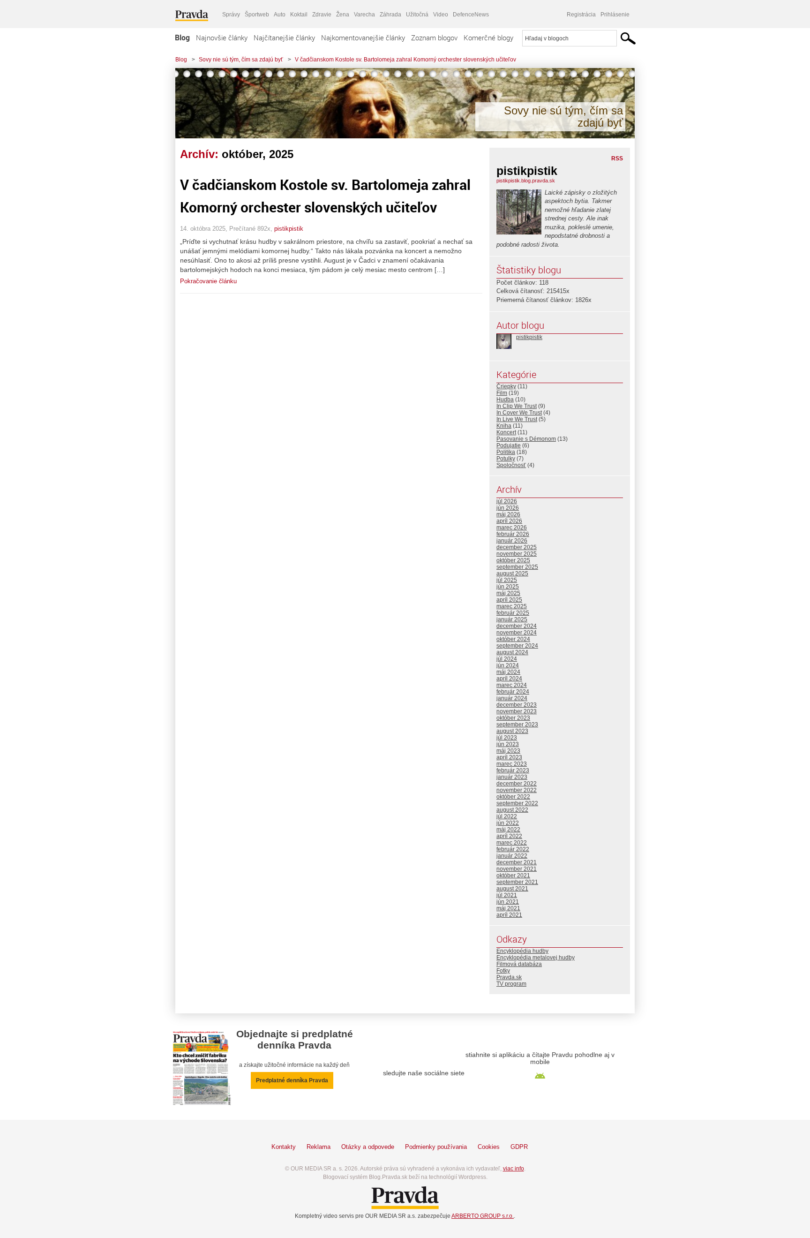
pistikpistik (288, 228)
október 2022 (513, 796)
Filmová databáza (519, 964)
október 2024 (513, 639)
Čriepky (506, 386)
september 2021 (517, 882)
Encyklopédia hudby (522, 951)
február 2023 (512, 770)
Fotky (503, 970)
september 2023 (517, 724)
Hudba (505, 399)
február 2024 (512, 691)
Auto (279, 14)
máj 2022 (508, 829)
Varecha (364, 14)
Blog (182, 37)
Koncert (506, 432)
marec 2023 (511, 764)
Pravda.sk (509, 977)
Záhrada (390, 14)
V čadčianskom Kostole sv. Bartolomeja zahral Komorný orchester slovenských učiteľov (405, 59)
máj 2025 (508, 593)
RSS (617, 158)
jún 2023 (507, 744)
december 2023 (516, 705)
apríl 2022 (509, 836)
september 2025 (517, 567)
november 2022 (516, 790)
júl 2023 (506, 737)
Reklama (318, 1146)
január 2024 (511, 698)
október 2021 (513, 875)
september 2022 (517, 803)
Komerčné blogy (488, 37)
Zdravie (321, 14)
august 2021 (512, 888)
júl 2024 (506, 659)
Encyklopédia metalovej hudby (535, 957)
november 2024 (516, 632)
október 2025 (513, 560)
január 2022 (511, 856)
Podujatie (508, 445)
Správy (231, 14)
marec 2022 (511, 842)
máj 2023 (508, 750)
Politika (505, 452)
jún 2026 (507, 508)
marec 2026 (511, 527)
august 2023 (512, 731)
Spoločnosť (511, 465)
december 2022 (516, 783)
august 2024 (512, 652)
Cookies (489, 1146)
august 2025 (512, 573)
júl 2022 (506, 816)
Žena (342, 14)
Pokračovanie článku (208, 281)
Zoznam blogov (434, 37)
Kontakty (283, 1146)
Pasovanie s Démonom (526, 439)
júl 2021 (506, 895)
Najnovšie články (222, 37)
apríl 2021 (509, 915)
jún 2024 (507, 665)
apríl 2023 (509, 757)
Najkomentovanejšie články (363, 37)
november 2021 (516, 869)
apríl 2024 (509, 678)
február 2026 (512, 534)
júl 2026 (506, 501)
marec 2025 (511, 606)
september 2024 (517, 645)
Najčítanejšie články (284, 37)
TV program (511, 984)
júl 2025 (506, 580)
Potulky (505, 458)
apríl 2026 (509, 521)
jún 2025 (507, 586)
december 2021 (516, 862)
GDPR (519, 1146)
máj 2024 (508, 672)
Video (440, 14)
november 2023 (516, 711)
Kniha (503, 426)
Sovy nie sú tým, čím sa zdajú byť (241, 59)
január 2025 (511, 619)
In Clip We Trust (516, 406)
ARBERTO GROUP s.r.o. (482, 1216)
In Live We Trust (516, 419)
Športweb (257, 14)
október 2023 (513, 718)
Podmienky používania (436, 1146)
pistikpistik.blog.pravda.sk (525, 180)
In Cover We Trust (519, 412)
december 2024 (516, 626)
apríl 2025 (509, 599)
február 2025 (512, 613)
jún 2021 (507, 901)
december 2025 (516, 547)
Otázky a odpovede (367, 1146)
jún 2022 (507, 823)
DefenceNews (471, 14)
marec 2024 (511, 685)
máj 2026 (508, 514)
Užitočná (417, 14)
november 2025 (516, 554)
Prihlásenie (615, 14)
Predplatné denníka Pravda (292, 1080)
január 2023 (511, 777)
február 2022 (512, 849)
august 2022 (512, 810)
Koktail (299, 14)
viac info (513, 1168)
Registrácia (581, 14)
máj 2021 (508, 908)
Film (501, 393)
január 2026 (511, 540)
